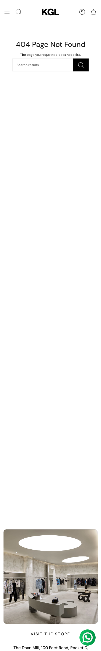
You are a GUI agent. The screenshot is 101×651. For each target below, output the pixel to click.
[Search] (18, 12)
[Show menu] (7, 12)
